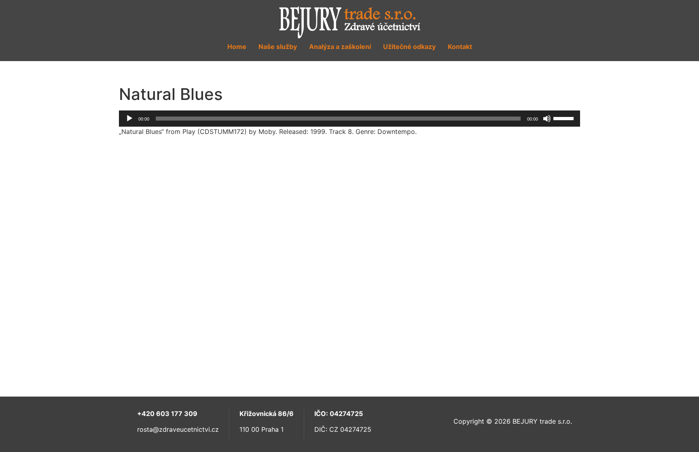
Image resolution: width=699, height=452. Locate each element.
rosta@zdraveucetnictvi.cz (178, 429)
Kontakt (460, 46)
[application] (349, 118)
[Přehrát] (129, 119)
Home (236, 46)
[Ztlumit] (547, 119)
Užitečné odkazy (409, 46)
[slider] (564, 117)
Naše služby (277, 46)
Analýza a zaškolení (340, 46)
